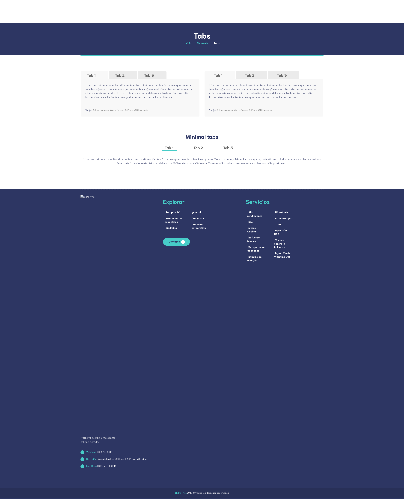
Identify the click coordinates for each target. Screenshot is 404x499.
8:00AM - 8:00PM (101, 466)
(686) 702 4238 (99, 452)
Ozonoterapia (283, 218)
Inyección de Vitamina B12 (282, 254)
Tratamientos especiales (173, 219)
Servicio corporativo (198, 225)
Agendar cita (303, 14)
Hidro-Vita (181, 492)
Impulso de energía (254, 258)
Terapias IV (173, 212)
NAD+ (251, 221)
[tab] (94, 75)
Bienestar (198, 218)
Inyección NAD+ (280, 231)
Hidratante (281, 212)
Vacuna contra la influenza (279, 243)
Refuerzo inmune (253, 239)
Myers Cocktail (252, 229)
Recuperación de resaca (256, 248)
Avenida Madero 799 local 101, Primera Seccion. (116, 459)
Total (278, 224)
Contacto (174, 241)
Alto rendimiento (254, 213)
